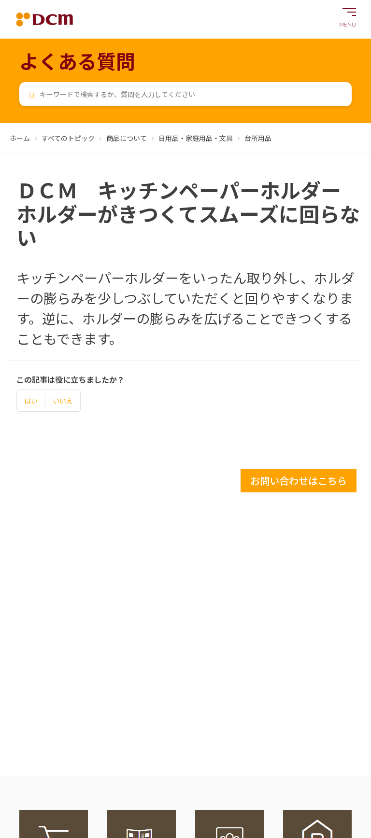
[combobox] (185, 94)
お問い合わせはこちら (298, 481)
